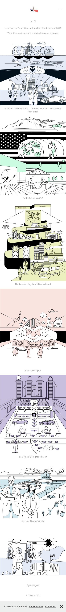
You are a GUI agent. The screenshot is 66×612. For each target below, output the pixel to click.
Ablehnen (50, 606)
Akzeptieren (36, 606)
